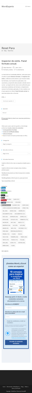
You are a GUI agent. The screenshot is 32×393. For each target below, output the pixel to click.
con (17, 202)
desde (13, 211)
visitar (21, 242)
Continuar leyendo (9, 101)
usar (13, 242)
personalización (16, 231)
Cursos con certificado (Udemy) (11, 132)
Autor (4, 386)
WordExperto (8, 6)
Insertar (6, 225)
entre (23, 216)
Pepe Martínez (7, 67)
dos (5, 216)
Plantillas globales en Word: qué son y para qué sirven (15, 178)
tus (22, 240)
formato (24, 219)
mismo (5, 228)
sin (20, 234)
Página (6, 234)
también (14, 237)
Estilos (14, 219)
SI (14, 234)
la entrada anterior (16, 74)
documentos (20, 213)
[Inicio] (2, 50)
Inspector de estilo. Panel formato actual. (14, 62)
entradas (14, 216)
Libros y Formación (16, 388)
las (15, 225)
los (22, 225)
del (5, 211)
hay (13, 222)
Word (6, 245)
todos (14, 240)
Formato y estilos (8, 70)
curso (25, 205)
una (5, 242)
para (5, 231)
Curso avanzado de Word (11, 208)
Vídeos (26, 386)
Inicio (21, 222)
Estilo (5, 219)
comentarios (8, 202)
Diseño (22, 211)
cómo (25, 208)
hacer (5, 222)
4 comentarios (20, 70)
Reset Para (10, 50)
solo (5, 237)
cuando (16, 205)
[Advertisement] (16, 26)
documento (7, 213)
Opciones (23, 228)
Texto (6, 240)
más (13, 228)
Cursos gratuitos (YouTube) (10, 130)
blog (16, 199)
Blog (22, 386)
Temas (24, 237)
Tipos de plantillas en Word (8, 181)
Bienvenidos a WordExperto (13, 386)
